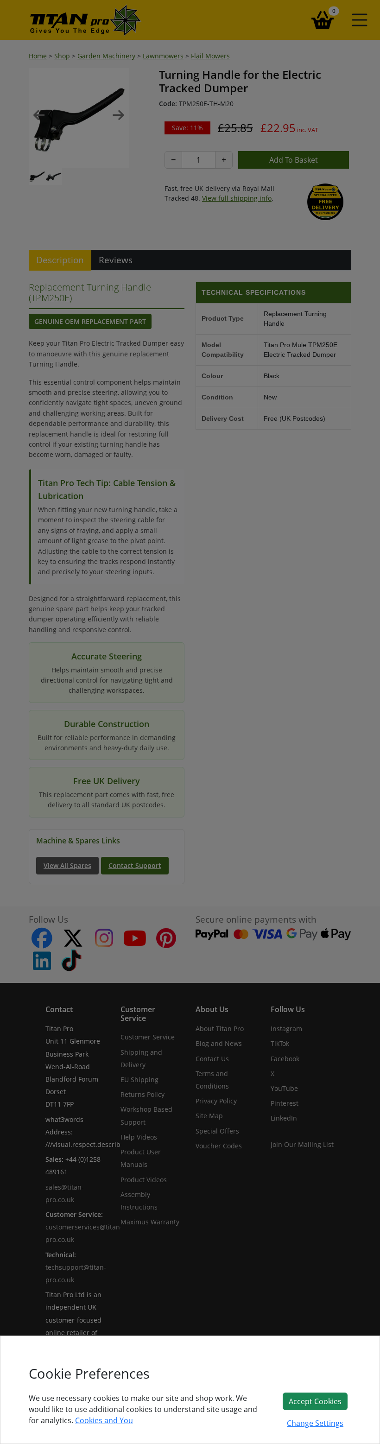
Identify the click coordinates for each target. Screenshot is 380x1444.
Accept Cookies (315, 1401)
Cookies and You (104, 1420)
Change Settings (315, 1423)
